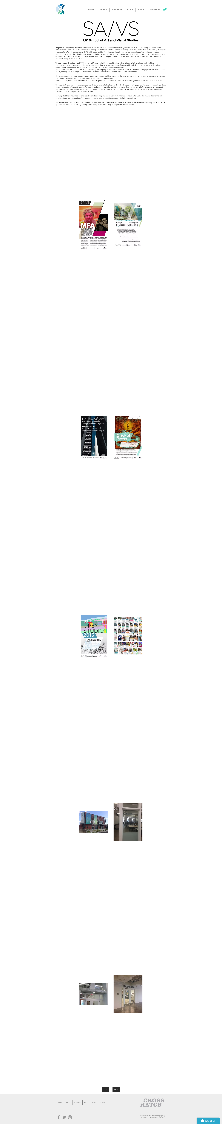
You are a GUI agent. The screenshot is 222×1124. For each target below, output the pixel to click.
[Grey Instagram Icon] (70, 1117)
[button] (165, 9)
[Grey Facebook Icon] (58, 1117)
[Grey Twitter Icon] (64, 1117)
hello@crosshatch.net (157, 1117)
